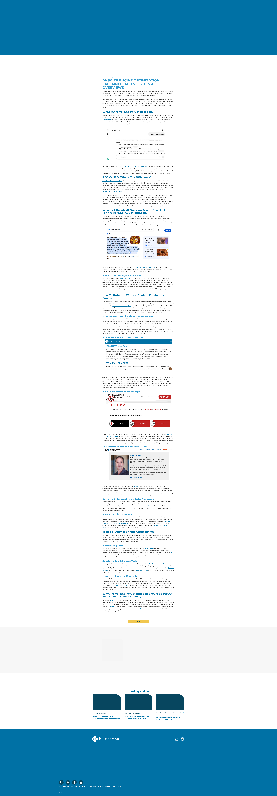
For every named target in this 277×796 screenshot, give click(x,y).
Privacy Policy (75, 792)
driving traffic (149, 548)
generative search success (138, 609)
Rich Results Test (142, 570)
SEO (111, 600)
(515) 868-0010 (98, 786)
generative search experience (145, 267)
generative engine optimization (136, 167)
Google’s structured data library (160, 564)
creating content (145, 493)
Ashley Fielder (117, 77)
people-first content (126, 278)
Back (138, 621)
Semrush (126, 585)
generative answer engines (121, 306)
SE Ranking (115, 585)
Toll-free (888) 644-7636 (113, 786)
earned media (145, 506)
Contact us (112, 606)
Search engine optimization (112, 181)
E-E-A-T (136, 486)
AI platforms (106, 120)
